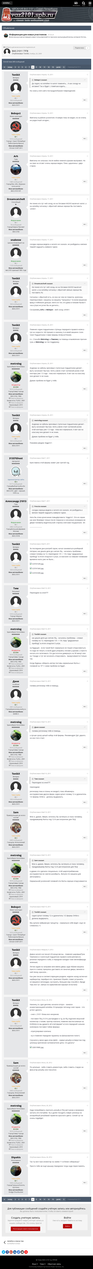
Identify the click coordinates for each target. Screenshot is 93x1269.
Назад (10, 67)
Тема (42, 1264)
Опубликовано (41, 74)
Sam (16, 812)
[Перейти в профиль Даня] (15, 694)
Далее (58, 67)
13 (53, 67)
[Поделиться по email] (22, 1252)
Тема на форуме (16, 398)
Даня (16, 681)
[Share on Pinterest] (26, 1252)
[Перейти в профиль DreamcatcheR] (15, 212)
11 (44, 67)
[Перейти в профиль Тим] (15, 601)
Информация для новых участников (27, 34)
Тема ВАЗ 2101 (44, 1260)
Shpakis (16, 1157)
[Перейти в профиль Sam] (15, 827)
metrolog (15, 363)
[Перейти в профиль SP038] (6, 36)
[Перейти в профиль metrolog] (15, 376)
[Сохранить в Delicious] (18, 1252)
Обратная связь (54, 1264)
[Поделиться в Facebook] (7, 1252)
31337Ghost (16, 458)
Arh (16, 156)
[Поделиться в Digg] (14, 1252)
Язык (34, 1264)
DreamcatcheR (16, 199)
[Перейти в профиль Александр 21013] (15, 514)
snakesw (16, 239)
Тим (16, 588)
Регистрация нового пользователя (25, 1229)
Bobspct (16, 113)
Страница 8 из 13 (74, 67)
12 (48, 67)
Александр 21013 (15, 501)
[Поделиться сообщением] (87, 74)
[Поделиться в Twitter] (3, 1252)
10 (40, 67)
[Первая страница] (4, 67)
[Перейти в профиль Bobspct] (15, 126)
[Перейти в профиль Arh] (15, 169)
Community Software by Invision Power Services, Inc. (46, 1267)
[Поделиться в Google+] (11, 1252)
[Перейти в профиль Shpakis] (15, 1170)
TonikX (26, 53)
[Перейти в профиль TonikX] (7, 51)
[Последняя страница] (64, 67)
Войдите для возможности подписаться (20, 47)
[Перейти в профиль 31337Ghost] (15, 471)
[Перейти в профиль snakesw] (15, 253)
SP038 (54, 1260)
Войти (67, 1226)
